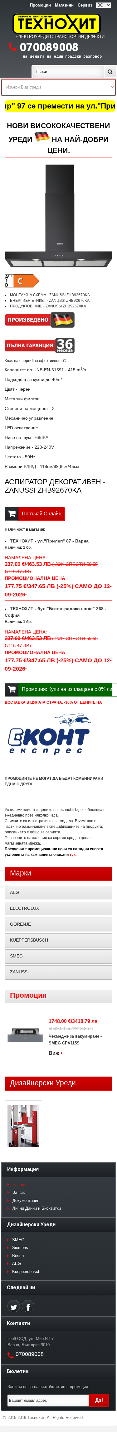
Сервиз (85, 5)
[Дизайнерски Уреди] (23, 1127)
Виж (54, 1053)
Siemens (20, 1247)
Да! (99, 1400)
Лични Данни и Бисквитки (36, 1208)
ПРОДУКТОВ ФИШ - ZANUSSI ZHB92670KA (48, 306)
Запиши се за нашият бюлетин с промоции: (48, 1386)
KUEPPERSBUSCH (29, 940)
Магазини (64, 5)
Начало (19, 1184)
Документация (25, 1200)
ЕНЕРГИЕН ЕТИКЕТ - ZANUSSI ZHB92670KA (50, 300)
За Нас (19, 1192)
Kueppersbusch (26, 1271)
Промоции (40, 5)
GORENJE (20, 924)
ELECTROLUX (24, 908)
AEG (14, 892)
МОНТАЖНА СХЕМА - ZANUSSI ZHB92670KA (50, 295)
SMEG (16, 955)
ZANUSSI (19, 971)
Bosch (18, 1255)
